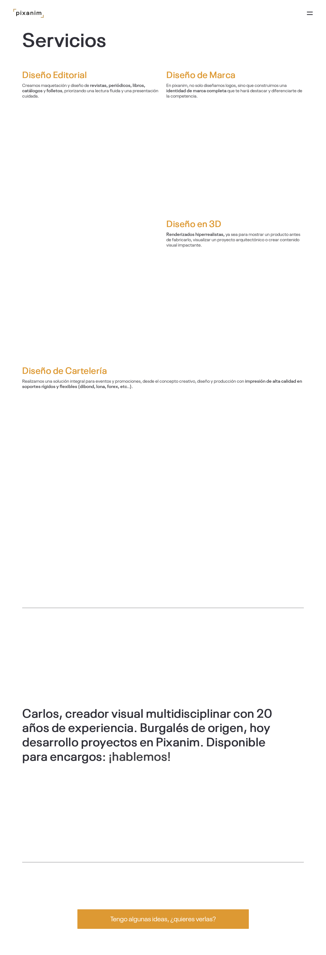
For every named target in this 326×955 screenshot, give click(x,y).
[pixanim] (28, 13)
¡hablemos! (139, 755)
